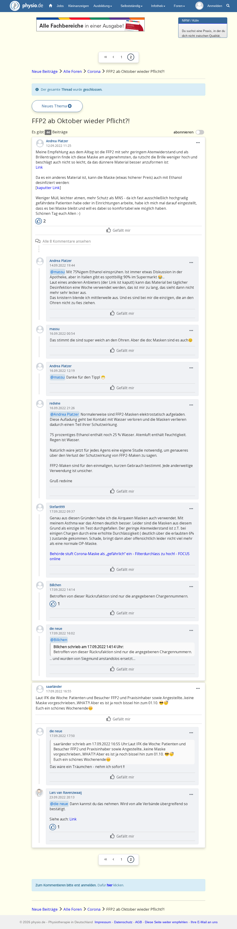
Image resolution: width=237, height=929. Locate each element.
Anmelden (214, 6)
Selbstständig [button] (130, 6)
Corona (93, 71)
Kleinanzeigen (78, 6)
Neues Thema (55, 106)
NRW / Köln (190, 20)
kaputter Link (48, 187)
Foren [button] (178, 6)
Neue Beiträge (45, 71)
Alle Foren (72, 71)
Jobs (60, 6)
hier (109, 885)
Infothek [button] (157, 6)
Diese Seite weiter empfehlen (166, 922)
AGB (138, 922)
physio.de (26, 6)
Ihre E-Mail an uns (204, 922)
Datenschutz (123, 922)
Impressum (103, 922)
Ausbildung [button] (102, 6)
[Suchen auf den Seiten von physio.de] (228, 6)
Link (39, 167)
